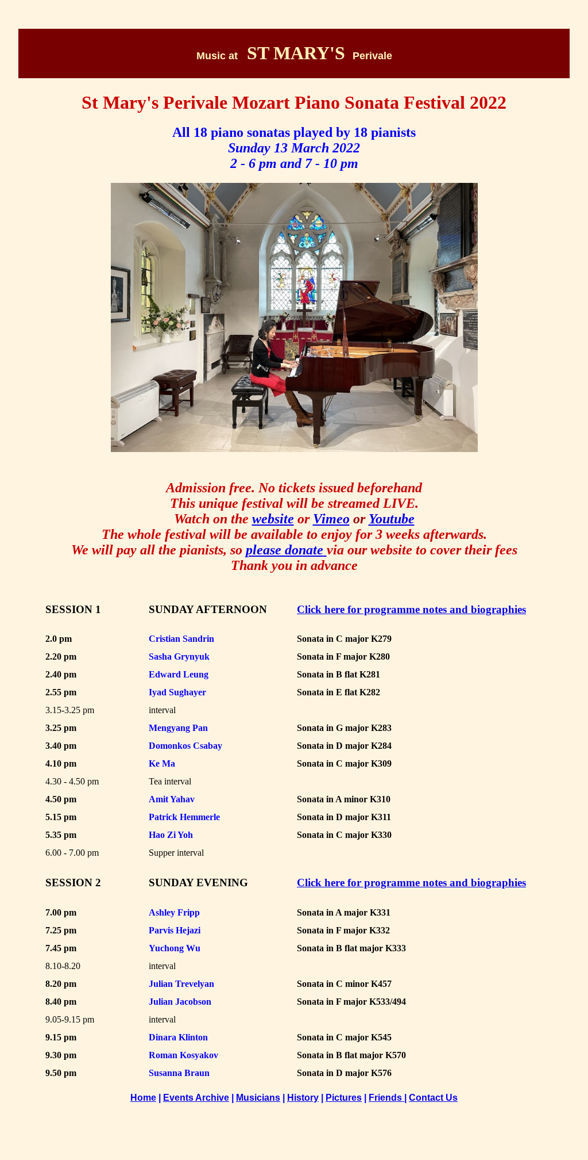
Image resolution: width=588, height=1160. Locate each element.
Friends (386, 1097)
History (303, 1097)
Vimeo (331, 518)
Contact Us (433, 1097)
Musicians (258, 1097)
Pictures (344, 1097)
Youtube (392, 518)
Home (143, 1097)
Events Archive (196, 1097)
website (273, 518)
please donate (284, 549)
